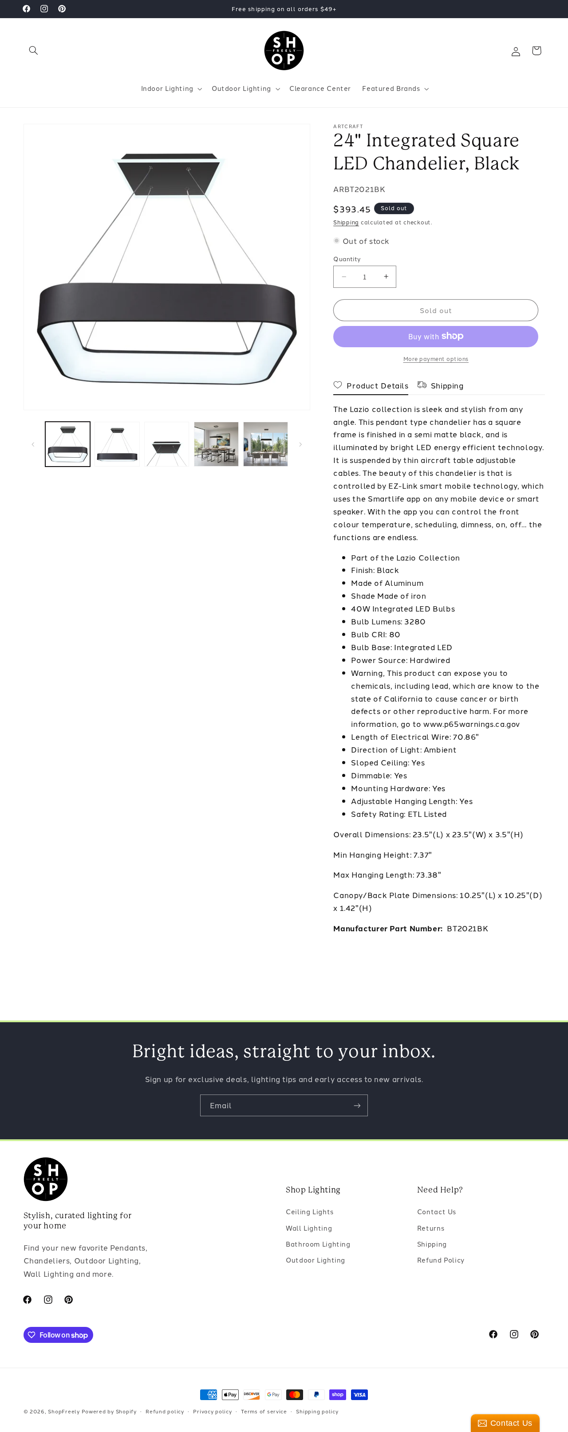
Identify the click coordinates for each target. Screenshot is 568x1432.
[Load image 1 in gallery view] (67, 444)
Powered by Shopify (109, 1411)
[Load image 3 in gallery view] (166, 444)
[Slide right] (300, 444)
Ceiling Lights (310, 1211)
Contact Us (436, 1211)
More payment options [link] (436, 358)
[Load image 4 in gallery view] (216, 444)
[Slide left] (33, 444)
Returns (430, 1227)
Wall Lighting (309, 1227)
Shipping (346, 222)
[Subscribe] (357, 1105)
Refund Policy (441, 1260)
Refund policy (165, 1411)
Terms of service (264, 1411)
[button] (34, 50)
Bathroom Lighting (318, 1244)
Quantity (347, 258)
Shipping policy (317, 1411)
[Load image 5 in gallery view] (265, 444)
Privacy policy (212, 1411)
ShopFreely (63, 1411)
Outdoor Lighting (315, 1260)
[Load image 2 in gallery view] (117, 444)
